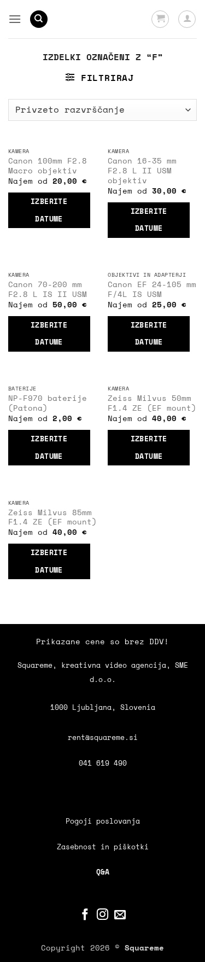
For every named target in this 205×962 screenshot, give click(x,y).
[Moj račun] (187, 19)
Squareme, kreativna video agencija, (96, 665)
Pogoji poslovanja (103, 821)
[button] (14, 18)
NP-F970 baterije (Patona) (47, 403)
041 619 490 (103, 763)
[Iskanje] (39, 19)
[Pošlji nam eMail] (120, 915)
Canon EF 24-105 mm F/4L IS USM (152, 289)
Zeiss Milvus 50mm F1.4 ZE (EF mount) (152, 403)
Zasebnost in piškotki (103, 847)
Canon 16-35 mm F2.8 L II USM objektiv (142, 170)
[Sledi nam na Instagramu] (102, 915)
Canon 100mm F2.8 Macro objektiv (47, 166)
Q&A (102, 872)
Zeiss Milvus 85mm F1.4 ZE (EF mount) (52, 517)
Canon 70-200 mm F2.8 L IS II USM (47, 289)
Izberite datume (49, 210)
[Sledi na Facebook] (85, 915)
